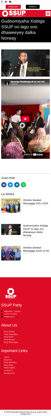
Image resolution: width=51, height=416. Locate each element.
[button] (48, 13)
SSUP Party (11, 305)
